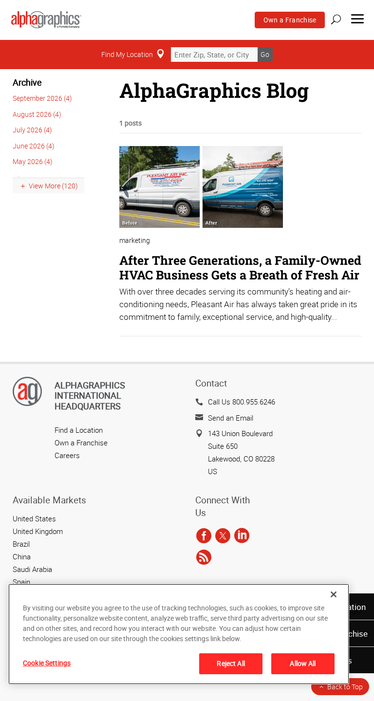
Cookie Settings (47, 662)
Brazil (21, 544)
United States (34, 518)
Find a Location (79, 430)
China (22, 556)
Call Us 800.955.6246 (241, 401)
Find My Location (127, 54)
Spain (21, 582)
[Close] (333, 594)
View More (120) (53, 185)
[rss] (203, 557)
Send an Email (230, 418)
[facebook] (203, 536)
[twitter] (222, 536)
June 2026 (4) (34, 145)
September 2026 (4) (42, 98)
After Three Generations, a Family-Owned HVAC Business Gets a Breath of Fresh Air (240, 267)
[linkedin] (241, 536)
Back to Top (345, 686)
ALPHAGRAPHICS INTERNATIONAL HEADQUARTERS (90, 395)
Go (265, 54)
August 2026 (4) (37, 114)
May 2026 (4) (33, 161)
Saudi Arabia (32, 569)
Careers (67, 455)
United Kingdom (38, 531)
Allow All (303, 663)
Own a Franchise (290, 19)
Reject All (230, 663)
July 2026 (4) (32, 129)
